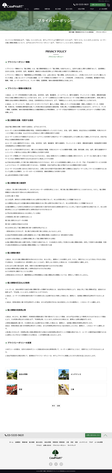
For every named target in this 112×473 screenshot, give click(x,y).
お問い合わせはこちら (98, 5)
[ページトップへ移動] (105, 435)
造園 (58, 406)
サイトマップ (72, 445)
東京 (53, 406)
